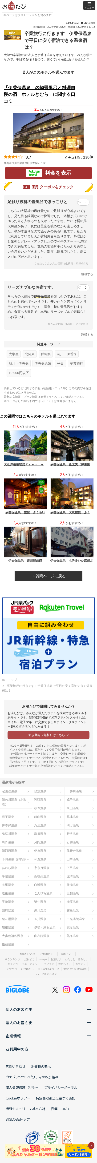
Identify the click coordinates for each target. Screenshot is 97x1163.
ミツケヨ (12, 969)
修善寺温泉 (74, 850)
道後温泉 (8, 893)
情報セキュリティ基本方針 (25, 1108)
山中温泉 (73, 859)
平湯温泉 (8, 876)
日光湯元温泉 (76, 919)
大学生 (14, 354)
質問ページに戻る (50, 576)
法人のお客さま (19, 1022)
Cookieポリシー (18, 1098)
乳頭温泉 (40, 799)
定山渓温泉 (9, 791)
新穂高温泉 (41, 876)
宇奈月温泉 (41, 868)
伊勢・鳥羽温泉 (45, 927)
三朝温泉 (73, 893)
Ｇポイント (67, 953)
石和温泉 (73, 842)
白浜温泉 (40, 885)
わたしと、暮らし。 (76, 959)
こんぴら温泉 (43, 893)
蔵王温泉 (8, 817)
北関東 (30, 354)
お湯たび (56, 959)
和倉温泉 (40, 859)
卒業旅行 (76, 363)
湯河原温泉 (9, 850)
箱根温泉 (8, 927)
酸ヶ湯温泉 (9, 919)
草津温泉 (73, 817)
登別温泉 (40, 791)
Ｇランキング (12, 959)
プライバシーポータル (60, 1087)
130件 (88, 157)
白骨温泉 (8, 842)
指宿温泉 (8, 944)
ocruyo (43, 959)
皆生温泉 (40, 902)
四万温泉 (73, 825)
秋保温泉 (40, 808)
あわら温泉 (9, 868)
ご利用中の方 (17, 1049)
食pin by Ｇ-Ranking (74, 969)
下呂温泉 (73, 868)
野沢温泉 (73, 834)
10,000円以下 (19, 373)
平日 (60, 363)
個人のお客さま (19, 1009)
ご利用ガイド (48, 953)
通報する (87, 274)
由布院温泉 (41, 936)
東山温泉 (73, 808)
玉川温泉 (40, 919)
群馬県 (46, 354)
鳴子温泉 (73, 799)
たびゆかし (27, 969)
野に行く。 (64, 964)
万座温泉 (40, 825)
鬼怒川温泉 (9, 834)
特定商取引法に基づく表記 (55, 1098)
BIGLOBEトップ (18, 1119)
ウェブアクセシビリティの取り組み (32, 1077)
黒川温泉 (40, 910)
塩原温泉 (40, 834)
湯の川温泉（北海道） (14, 802)
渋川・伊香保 (67, 354)
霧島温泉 (73, 910)
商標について (61, 1108)
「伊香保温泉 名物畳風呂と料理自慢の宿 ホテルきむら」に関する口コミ (39, 94)
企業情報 (13, 1036)
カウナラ (80, 964)
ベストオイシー (31, 964)
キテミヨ (13, 964)
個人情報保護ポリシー (22, 1087)
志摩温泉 (73, 927)
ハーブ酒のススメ (46, 973)
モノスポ (49, 964)
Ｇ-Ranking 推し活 (48, 969)
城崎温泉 (73, 876)
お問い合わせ (15, 1066)
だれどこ (29, 959)
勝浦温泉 (73, 885)
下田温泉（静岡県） (15, 859)
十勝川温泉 (74, 791)
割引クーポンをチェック (53, 187)
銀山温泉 (40, 817)
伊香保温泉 (43, 363)
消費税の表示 (41, 1066)
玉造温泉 (8, 902)
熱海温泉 (73, 936)
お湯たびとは (27, 953)
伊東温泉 (40, 850)
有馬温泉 (8, 885)
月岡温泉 (40, 842)
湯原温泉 (73, 902)
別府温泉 (8, 910)
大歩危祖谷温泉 (12, 936)
